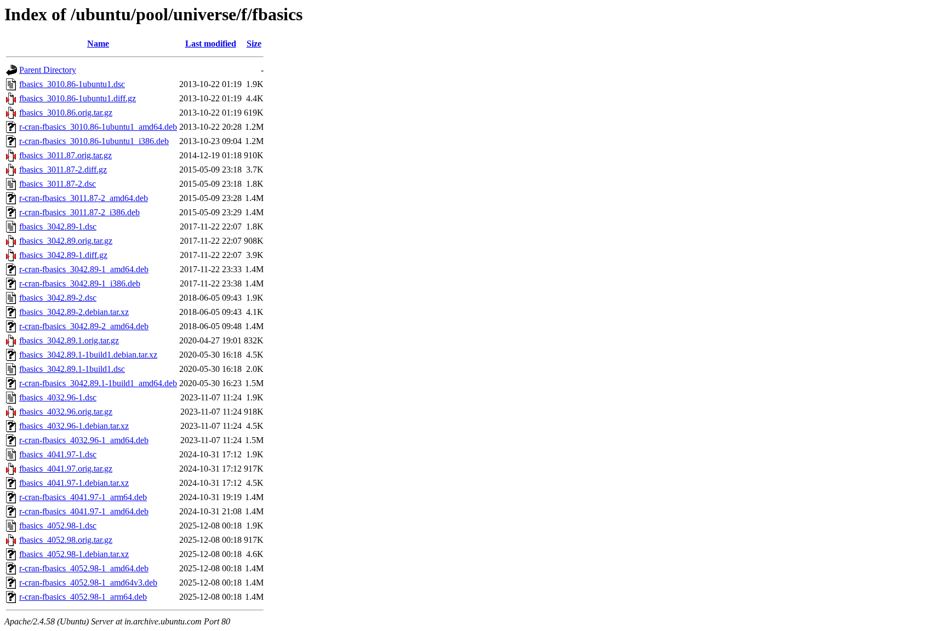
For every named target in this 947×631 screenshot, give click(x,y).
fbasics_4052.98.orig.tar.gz (65, 539)
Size (254, 43)
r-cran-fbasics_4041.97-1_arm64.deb (83, 497)
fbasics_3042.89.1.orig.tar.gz (69, 340)
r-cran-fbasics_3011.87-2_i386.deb (79, 212)
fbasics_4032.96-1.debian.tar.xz (74, 426)
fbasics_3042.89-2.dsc (57, 297)
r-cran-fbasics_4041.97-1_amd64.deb (84, 511)
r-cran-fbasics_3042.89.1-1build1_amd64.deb (98, 383)
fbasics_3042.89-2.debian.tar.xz (74, 312)
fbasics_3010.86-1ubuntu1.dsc (72, 84)
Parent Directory (47, 69)
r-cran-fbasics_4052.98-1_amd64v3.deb (88, 582)
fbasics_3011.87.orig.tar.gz (65, 155)
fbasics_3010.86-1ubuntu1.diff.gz (77, 98)
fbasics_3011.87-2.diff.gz (63, 169)
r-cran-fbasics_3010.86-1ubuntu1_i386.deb (94, 141)
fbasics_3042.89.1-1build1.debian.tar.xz (88, 354)
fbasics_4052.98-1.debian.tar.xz (74, 554)
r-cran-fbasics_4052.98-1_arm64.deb (83, 596)
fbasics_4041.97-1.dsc (57, 454)
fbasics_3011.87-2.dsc (57, 183)
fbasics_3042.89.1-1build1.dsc (72, 369)
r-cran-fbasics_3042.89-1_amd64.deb (84, 269)
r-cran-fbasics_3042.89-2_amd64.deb (84, 326)
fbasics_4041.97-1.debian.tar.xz (74, 482)
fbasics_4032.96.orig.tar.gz (65, 411)
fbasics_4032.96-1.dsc (57, 397)
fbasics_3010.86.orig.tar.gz (65, 112)
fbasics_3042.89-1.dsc (57, 226)
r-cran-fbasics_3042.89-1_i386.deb (79, 283)
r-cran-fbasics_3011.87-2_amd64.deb (83, 198)
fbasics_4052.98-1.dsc (57, 525)
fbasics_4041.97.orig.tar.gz (65, 468)
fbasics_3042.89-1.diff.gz (63, 255)
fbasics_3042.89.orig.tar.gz (65, 240)
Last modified (210, 43)
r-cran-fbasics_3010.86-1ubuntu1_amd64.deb (98, 126)
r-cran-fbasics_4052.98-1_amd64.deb (84, 568)
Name (98, 43)
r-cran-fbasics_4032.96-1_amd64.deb (84, 440)
